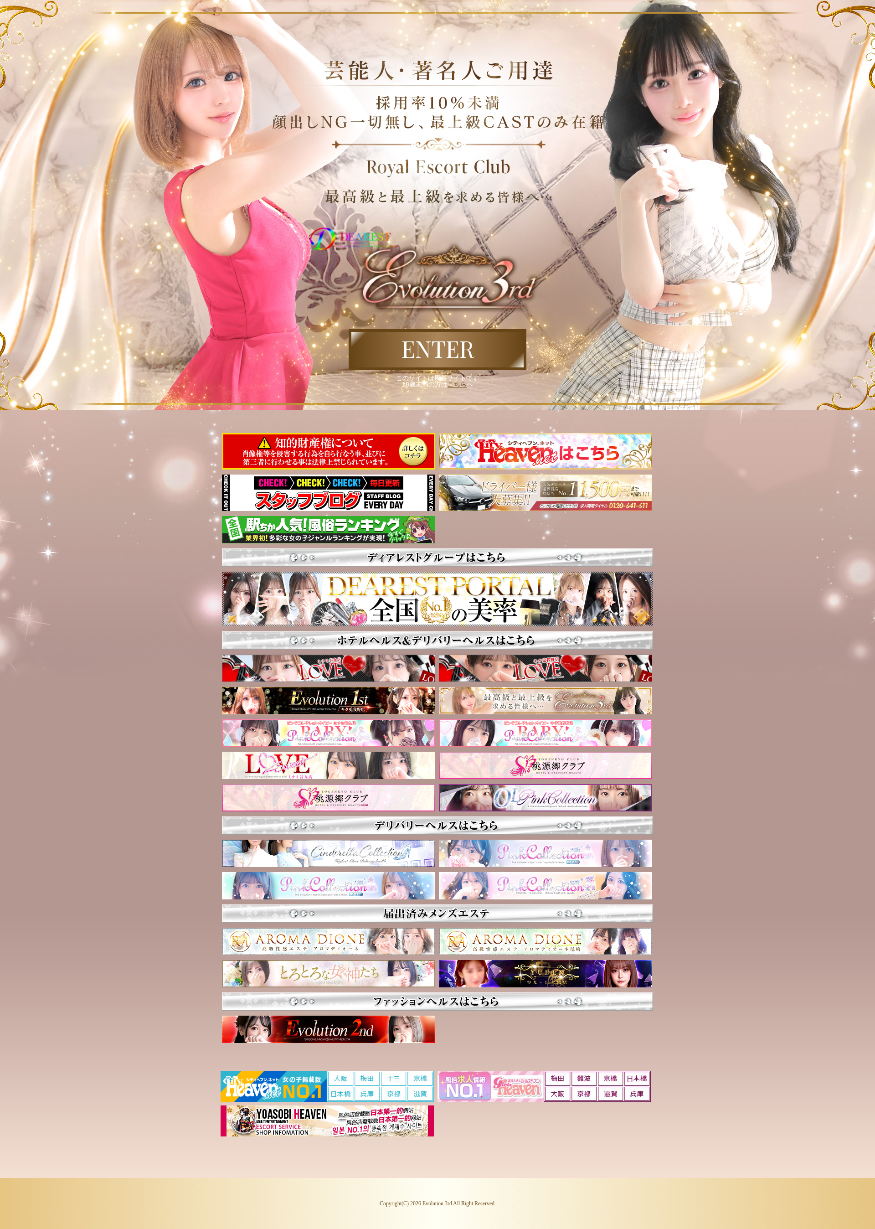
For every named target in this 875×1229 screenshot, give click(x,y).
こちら (457, 384)
